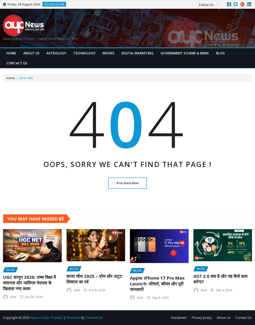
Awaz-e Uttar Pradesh (46, 317)
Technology (84, 53)
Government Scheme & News (185, 53)
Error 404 (26, 78)
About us (223, 317)
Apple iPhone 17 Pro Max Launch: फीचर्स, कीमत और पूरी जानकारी (157, 283)
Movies (108, 53)
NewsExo (73, 317)
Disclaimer (178, 317)
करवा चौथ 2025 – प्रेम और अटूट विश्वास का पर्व (94, 279)
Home (11, 53)
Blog (220, 53)
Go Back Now (128, 183)
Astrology (56, 53)
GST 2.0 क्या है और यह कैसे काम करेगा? (220, 279)
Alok (13, 297)
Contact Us (243, 317)
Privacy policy (202, 317)
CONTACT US (17, 63)
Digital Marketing (137, 53)
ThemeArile (94, 317)
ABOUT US (31, 53)
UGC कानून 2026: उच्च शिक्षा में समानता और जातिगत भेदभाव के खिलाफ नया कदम (29, 282)
